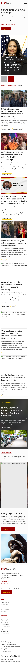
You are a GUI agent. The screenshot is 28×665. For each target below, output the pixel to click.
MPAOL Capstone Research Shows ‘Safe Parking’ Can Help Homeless (11, 411)
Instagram (2, 656)
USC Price (5, 3)
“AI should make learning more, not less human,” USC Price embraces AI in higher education (11, 334)
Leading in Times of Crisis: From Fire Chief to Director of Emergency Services (13, 377)
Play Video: (14, 480)
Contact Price (5, 581)
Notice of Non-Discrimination (8, 644)
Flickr (22, 656)
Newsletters (4, 607)
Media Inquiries (5, 602)
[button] (11, 79)
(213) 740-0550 (5, 578)
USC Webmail (4, 622)
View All (20, 85)
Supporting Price (5, 620)
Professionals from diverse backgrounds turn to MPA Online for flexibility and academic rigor (12, 156)
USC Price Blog (5, 609)
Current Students (5, 626)
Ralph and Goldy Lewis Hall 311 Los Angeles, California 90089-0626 (12, 574)
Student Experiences (17, 129)
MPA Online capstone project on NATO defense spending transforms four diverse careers (12, 112)
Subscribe (6, 592)
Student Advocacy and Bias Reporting (10, 646)
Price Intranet (4, 631)
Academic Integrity (6, 642)
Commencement (5, 624)
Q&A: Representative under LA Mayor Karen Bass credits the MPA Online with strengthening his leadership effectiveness (14, 200)
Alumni (3, 629)
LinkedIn (5, 656)
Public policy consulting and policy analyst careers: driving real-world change (13, 243)
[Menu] (25, 3)
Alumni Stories (5, 306)
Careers (4, 260)
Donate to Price (5, 584)
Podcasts (3, 611)
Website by (7, 659)
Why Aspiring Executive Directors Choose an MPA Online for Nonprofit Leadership (11, 286)
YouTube (13, 656)
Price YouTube (4, 604)
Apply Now (6, 29)
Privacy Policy (4, 649)
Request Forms (5, 634)
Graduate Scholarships (8, 25)
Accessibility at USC (6, 651)
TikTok (11, 656)
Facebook (16, 656)
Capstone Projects (6, 129)
